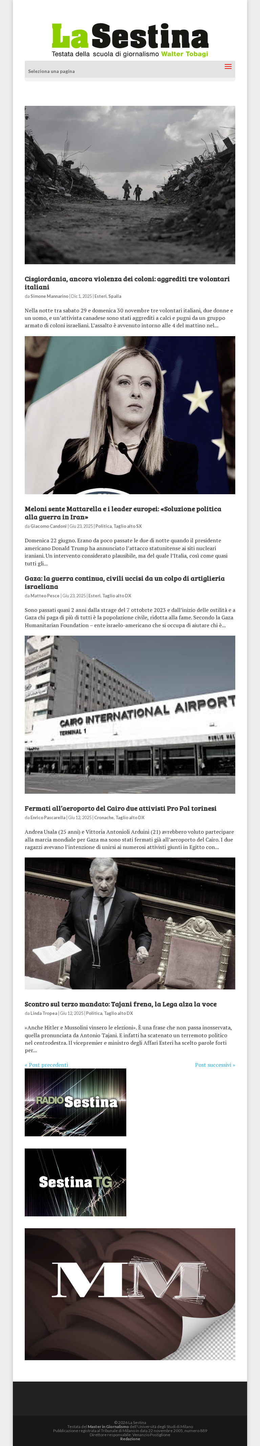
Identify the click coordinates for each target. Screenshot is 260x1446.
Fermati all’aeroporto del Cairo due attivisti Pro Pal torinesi (121, 808)
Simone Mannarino (49, 296)
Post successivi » (215, 1064)
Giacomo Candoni (48, 526)
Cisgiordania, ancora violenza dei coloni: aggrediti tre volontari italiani (127, 282)
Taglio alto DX (116, 595)
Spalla (114, 296)
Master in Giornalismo (108, 1426)
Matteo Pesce (45, 595)
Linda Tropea (43, 1013)
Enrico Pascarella (47, 817)
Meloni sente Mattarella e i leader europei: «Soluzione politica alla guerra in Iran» (123, 512)
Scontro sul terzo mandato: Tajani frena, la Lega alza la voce (121, 1003)
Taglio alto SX (127, 526)
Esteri (100, 296)
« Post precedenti (46, 1064)
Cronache (104, 817)
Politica (103, 526)
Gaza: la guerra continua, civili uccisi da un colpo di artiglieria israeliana (125, 582)
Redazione (130, 1438)
